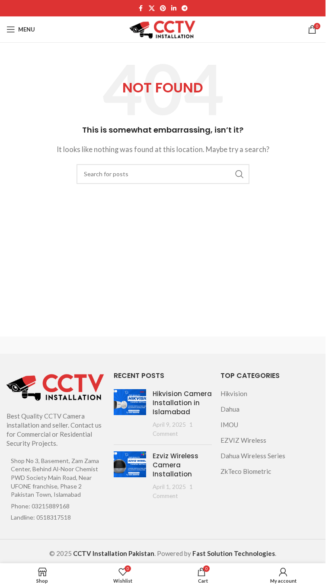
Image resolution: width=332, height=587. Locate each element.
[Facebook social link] (141, 8)
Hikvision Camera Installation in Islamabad (182, 402)
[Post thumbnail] (130, 413)
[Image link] (55, 386)
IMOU (229, 424)
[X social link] (151, 8)
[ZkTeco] (83, 345)
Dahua (229, 409)
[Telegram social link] (184, 8)
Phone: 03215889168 (40, 506)
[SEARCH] (239, 174)
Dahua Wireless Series (252, 456)
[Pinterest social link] (163, 8)
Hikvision (233, 393)
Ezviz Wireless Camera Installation (175, 465)
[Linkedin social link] (174, 8)
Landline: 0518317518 (41, 517)
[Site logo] (162, 28)
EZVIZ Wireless (243, 440)
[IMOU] (242, 345)
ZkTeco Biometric (245, 471)
